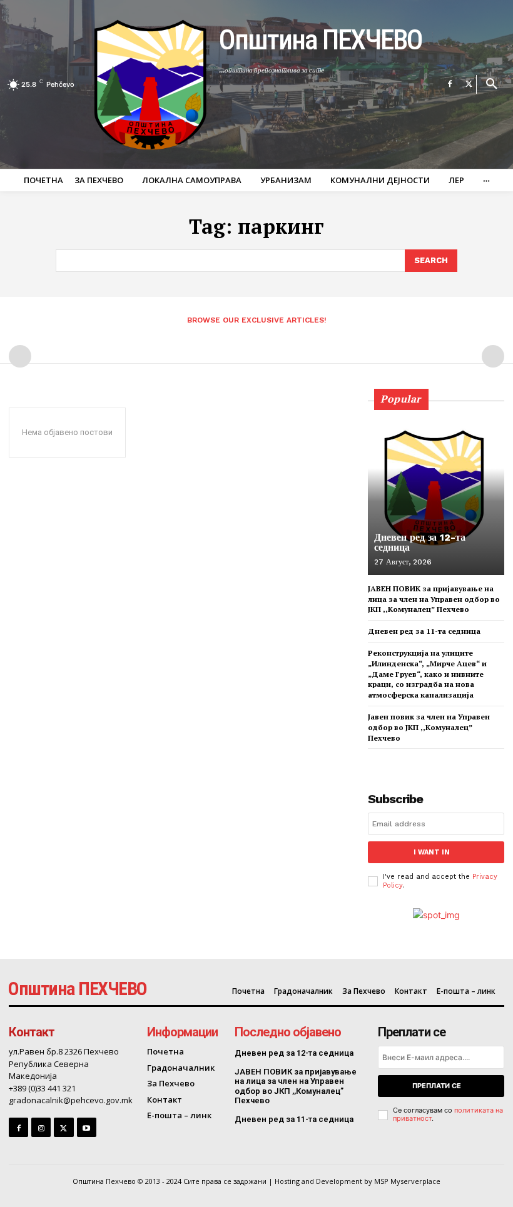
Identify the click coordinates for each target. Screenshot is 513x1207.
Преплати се (436, 1085)
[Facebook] (449, 84)
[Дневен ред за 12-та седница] (436, 487)
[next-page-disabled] (493, 356)
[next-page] (396, 760)
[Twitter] (468, 84)
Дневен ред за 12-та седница (419, 542)
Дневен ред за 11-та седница (424, 631)
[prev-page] (20, 356)
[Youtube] (86, 1127)
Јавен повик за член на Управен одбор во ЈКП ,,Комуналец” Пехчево (429, 727)
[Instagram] (41, 1127)
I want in (432, 852)
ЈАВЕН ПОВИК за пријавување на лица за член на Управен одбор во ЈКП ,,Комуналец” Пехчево (434, 599)
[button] (492, 84)
